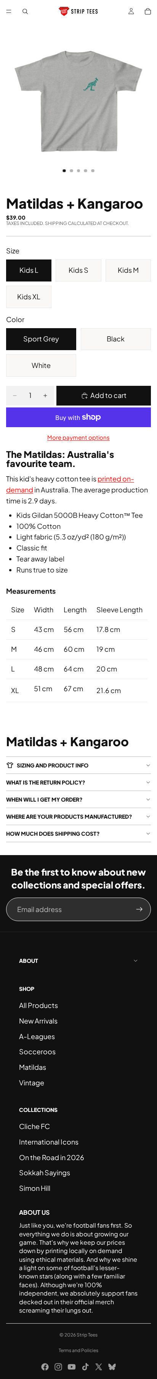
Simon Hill (34, 1188)
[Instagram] (58, 1366)
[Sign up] (139, 909)
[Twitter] (98, 1366)
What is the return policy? (45, 782)
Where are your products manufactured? (69, 816)
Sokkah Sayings (44, 1172)
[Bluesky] (112, 1366)
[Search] (25, 11)
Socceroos (37, 1051)
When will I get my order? (44, 799)
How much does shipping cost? (53, 833)
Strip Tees (87, 1335)
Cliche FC (34, 1126)
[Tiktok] (85, 1366)
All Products (38, 1005)
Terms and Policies (78, 1350)
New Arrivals (38, 1020)
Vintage (31, 1082)
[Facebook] (45, 1366)
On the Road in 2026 (51, 1157)
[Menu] (9, 11)
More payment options (78, 437)
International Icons (48, 1141)
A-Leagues (37, 1036)
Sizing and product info (52, 765)
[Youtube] (71, 1366)
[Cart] (147, 11)
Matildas (32, 1067)
